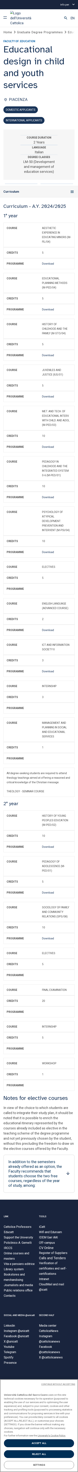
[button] (66, 18)
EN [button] (73, 18)
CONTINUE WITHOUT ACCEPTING (58, 1384)
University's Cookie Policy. (52, 1435)
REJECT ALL (39, 1454)
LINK (6, 1216)
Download (48, 263)
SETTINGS (39, 1464)
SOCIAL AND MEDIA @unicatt (19, 1315)
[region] (39, 1425)
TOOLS (42, 1216)
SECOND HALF (46, 1315)
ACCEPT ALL (39, 1443)
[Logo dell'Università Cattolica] (24, 18)
